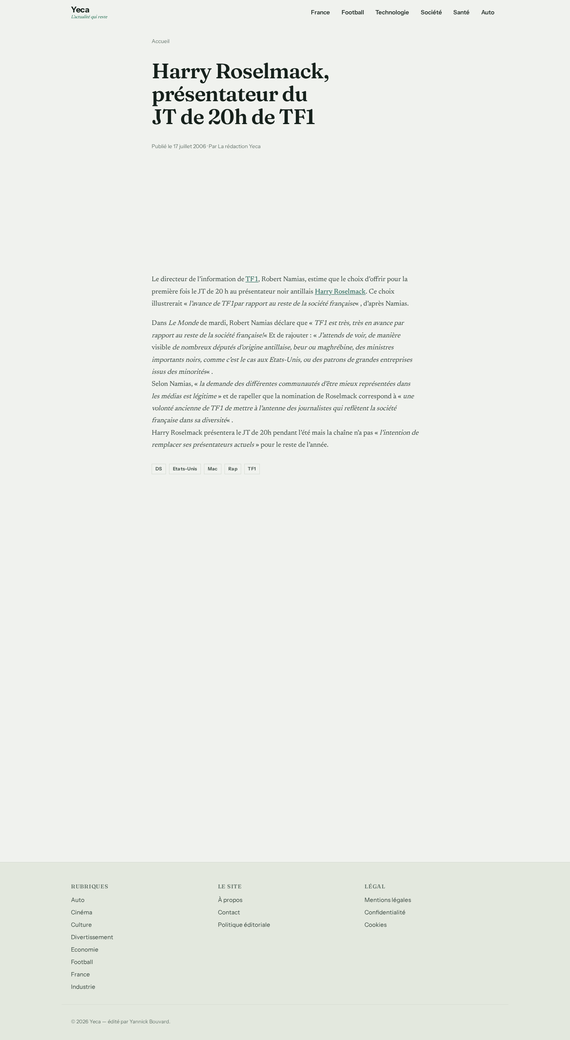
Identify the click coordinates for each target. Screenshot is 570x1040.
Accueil (160, 41)
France (320, 12)
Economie (84, 949)
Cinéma (81, 912)
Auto (487, 12)
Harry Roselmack (340, 292)
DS (158, 469)
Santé (461, 12)
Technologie (392, 12)
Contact (229, 912)
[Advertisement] (285, 210)
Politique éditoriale (244, 924)
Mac (213, 469)
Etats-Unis (185, 469)
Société (431, 12)
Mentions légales (387, 900)
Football (353, 12)
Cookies (375, 924)
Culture (81, 924)
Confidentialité (385, 912)
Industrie (83, 986)
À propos (230, 900)
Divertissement (92, 937)
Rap (232, 469)
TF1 (251, 279)
